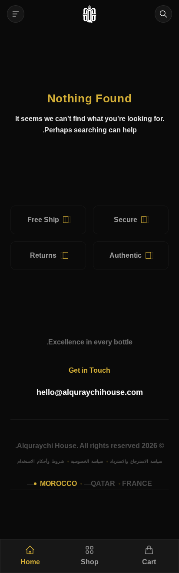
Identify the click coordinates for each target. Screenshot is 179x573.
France (137, 483)
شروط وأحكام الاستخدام (40, 461)
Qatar (103, 483)
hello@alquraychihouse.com (89, 392)
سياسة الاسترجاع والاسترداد (136, 461)
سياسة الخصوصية (87, 461)
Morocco (58, 483)
